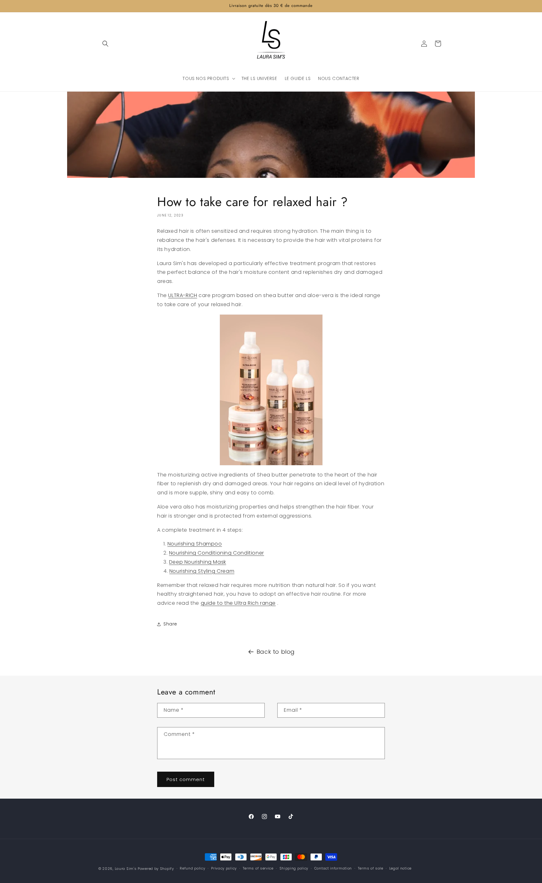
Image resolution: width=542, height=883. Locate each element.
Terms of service (258, 868)
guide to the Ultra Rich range (238, 603)
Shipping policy (294, 868)
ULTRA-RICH (182, 295)
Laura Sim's (126, 868)
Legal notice (400, 868)
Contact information (333, 868)
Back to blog (276, 652)
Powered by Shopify (156, 868)
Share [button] (170, 624)
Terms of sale (370, 868)
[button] (105, 44)
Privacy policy (224, 868)
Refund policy (192, 868)
